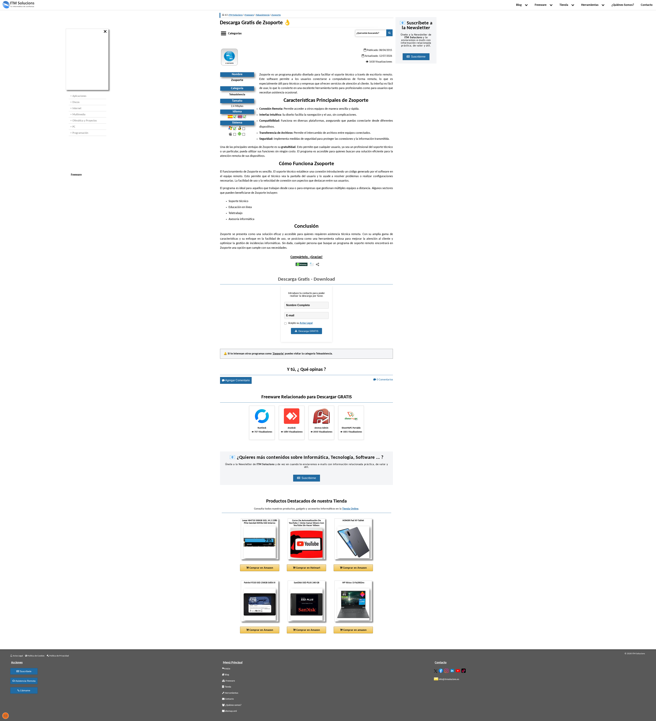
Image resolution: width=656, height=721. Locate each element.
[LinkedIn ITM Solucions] (452, 669)
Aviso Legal (306, 323)
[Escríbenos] (5, 716)
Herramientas (590, 5)
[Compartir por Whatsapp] (302, 265)
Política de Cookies (35, 656)
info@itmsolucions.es (448, 679)
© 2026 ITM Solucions (635, 654)
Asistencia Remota (25, 680)
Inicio (227, 669)
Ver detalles (261, 555)
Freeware (541, 5)
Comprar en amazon (355, 630)
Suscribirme (309, 478)
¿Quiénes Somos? (622, 5)
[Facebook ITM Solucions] (441, 670)
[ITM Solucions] (18, 5)
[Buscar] (389, 32)
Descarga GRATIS (307, 331)
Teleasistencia (324, 353)
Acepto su (300, 323)
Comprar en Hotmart (307, 568)
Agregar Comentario (237, 380)
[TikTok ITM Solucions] (464, 670)
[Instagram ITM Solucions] (446, 670)
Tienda (564, 5)
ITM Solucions (236, 15)
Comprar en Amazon (261, 568)
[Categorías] (223, 33)
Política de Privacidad (59, 656)
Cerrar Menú (105, 31)
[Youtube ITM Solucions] (458, 670)
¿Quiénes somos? (233, 705)
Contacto (647, 5)
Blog (519, 5)
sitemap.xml (230, 711)
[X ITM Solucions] (436, 670)
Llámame (24, 690)
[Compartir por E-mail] (311, 265)
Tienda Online (350, 508)
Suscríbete (25, 671)
